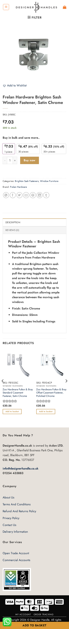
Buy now (29, 160)
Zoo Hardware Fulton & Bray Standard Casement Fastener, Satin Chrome (18, 393)
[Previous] (3, 388)
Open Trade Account (16, 553)
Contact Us (9, 525)
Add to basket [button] (12, 411)
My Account (23, 614)
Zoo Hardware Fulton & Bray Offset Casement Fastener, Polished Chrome (51, 393)
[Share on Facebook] (13, 195)
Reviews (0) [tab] (12, 230)
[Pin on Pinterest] (33, 195)
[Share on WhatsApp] (6, 195)
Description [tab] (12, 222)
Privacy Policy (11, 518)
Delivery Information (15, 531)
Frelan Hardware (18, 187)
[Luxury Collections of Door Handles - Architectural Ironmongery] (36, 7)
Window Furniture (49, 181)
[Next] (66, 388)
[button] (6, 7)
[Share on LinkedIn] (39, 195)
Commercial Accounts (16, 560)
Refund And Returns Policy (19, 511)
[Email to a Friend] (26, 195)
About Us (8, 497)
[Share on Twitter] (19, 195)
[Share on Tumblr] (46, 195)
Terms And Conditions (17, 504)
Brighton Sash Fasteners (27, 181)
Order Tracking (44, 614)
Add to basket (34, 625)
